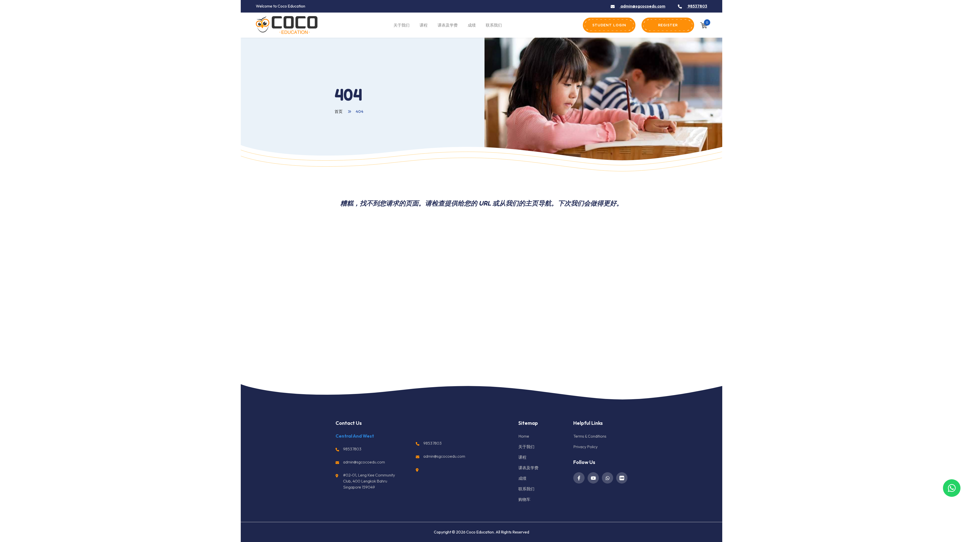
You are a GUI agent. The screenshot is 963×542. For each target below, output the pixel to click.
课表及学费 (448, 25)
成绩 (472, 25)
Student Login (609, 25)
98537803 (697, 6)
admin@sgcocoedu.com (642, 6)
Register (668, 25)
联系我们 (494, 25)
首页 (339, 111)
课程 (424, 25)
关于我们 (401, 25)
